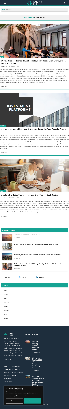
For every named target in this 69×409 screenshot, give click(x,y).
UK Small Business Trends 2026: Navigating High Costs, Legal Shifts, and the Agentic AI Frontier (38, 264)
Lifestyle (6, 310)
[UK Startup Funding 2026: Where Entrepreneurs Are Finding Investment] (7, 246)
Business (6, 302)
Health (6, 306)
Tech (5, 314)
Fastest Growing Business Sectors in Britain (27, 235)
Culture (6, 294)
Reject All (14, 401)
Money (5, 298)
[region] (23, 395)
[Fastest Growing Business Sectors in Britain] (7, 237)
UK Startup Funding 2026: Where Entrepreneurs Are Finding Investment (36, 244)
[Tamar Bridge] (34, 3)
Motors (6, 318)
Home (3, 9)
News (5, 290)
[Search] (64, 3)
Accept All (32, 401)
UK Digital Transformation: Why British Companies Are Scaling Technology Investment (37, 255)
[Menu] (5, 3)
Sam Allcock (4, 66)
